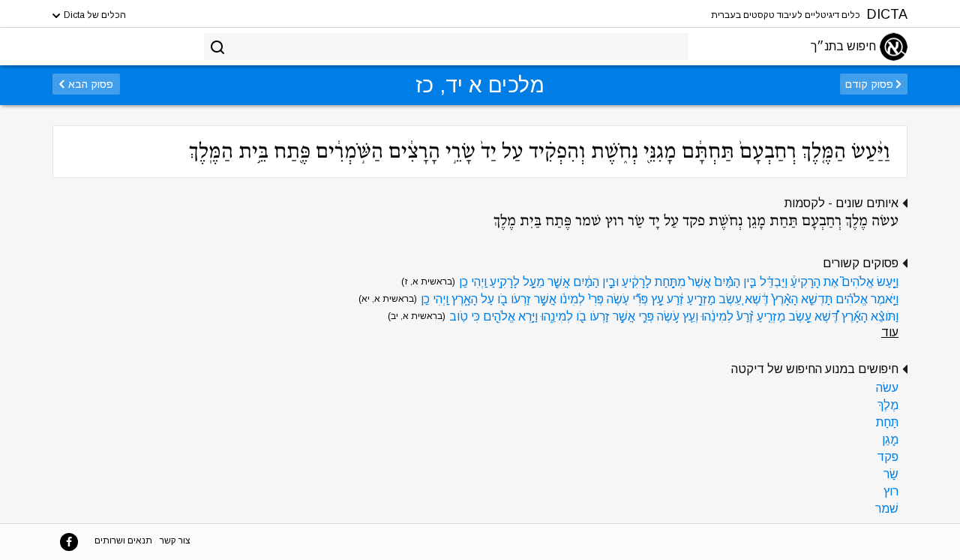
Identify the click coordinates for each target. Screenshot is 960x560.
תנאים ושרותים (123, 540)
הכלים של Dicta (94, 15)
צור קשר (175, 540)
